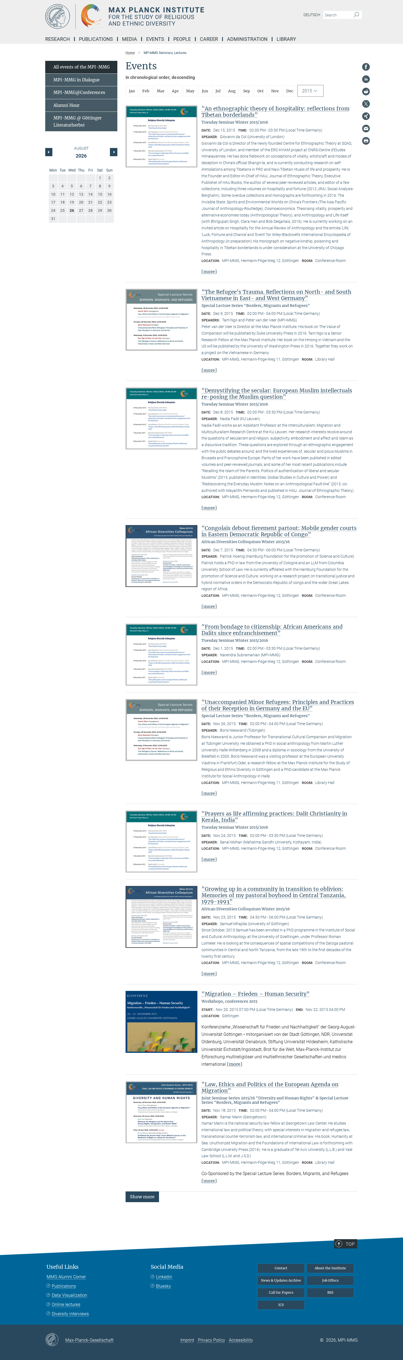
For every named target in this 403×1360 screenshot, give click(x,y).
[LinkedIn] (366, 79)
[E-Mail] (366, 128)
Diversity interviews (70, 1313)
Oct (260, 91)
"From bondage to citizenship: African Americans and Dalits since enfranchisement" (272, 629)
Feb (145, 91)
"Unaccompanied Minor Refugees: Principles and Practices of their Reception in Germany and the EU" (278, 705)
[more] (209, 271)
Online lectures (66, 1304)
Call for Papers (281, 1292)
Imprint (187, 1340)
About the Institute (330, 1268)
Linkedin (164, 1276)
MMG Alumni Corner (66, 1276)
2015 (307, 90)
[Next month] (48, 152)
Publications (64, 1286)
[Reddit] (366, 91)
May (190, 91)
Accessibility (241, 1340)
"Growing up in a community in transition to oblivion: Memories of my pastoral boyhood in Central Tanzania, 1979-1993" (274, 895)
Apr (175, 91)
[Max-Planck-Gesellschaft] (55, 1340)
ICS (281, 1305)
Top (350, 1244)
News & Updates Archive (281, 1280)
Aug (232, 91)
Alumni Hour (66, 105)
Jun (205, 91)
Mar (160, 91)
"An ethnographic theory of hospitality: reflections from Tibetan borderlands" (276, 111)
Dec (289, 91)
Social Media (167, 1267)
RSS (330, 1292)
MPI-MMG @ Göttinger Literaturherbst (77, 121)
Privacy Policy (211, 1340)
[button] (142, 1196)
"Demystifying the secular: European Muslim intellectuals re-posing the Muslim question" (277, 393)
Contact (281, 1268)
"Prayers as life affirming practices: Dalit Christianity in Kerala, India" (274, 816)
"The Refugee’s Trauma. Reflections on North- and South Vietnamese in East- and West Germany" (276, 295)
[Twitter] (366, 104)
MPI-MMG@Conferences (79, 92)
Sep (246, 91)
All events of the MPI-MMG (81, 67)
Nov (275, 91)
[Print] (366, 141)
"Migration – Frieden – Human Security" (256, 994)
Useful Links (63, 1267)
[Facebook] (366, 67)
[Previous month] (113, 152)
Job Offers (330, 1280)
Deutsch (311, 15)
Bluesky (163, 1286)
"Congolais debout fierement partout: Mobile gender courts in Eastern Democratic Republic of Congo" (279, 531)
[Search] (356, 15)
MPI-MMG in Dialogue (76, 79)
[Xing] (366, 116)
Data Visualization (69, 1295)
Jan (132, 91)
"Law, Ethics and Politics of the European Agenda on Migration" (270, 1087)
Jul (218, 91)
